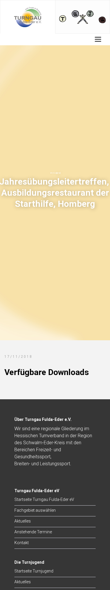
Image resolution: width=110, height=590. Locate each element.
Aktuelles (22, 521)
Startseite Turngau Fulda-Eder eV (44, 499)
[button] (98, 39)
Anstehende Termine (33, 532)
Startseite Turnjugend (33, 571)
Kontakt (21, 542)
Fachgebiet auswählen (35, 510)
